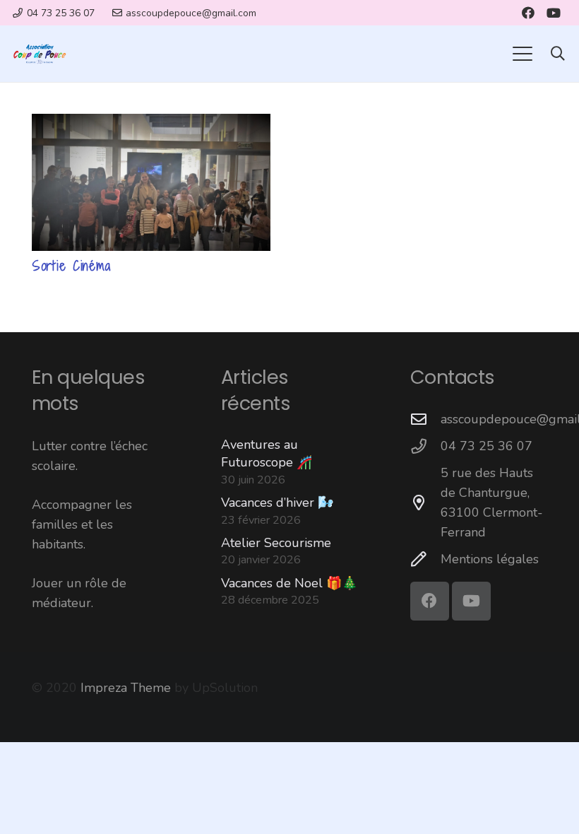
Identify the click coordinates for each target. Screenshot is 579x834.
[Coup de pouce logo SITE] (39, 53)
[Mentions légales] (425, 560)
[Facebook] (528, 12)
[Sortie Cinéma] (151, 182)
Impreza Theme (125, 687)
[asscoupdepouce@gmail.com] (425, 420)
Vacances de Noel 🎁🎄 (289, 583)
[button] (522, 54)
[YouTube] (553, 12)
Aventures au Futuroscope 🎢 (266, 453)
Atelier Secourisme (276, 542)
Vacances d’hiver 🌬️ (277, 502)
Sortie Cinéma (71, 266)
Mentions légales (490, 559)
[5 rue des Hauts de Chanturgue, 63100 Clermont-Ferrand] (425, 503)
